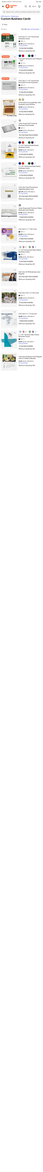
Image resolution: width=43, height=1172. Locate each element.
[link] (11, 6)
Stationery (15, 16)
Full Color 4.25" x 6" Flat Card (29, 293)
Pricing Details (23, 45)
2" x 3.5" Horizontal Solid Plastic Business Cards (30, 167)
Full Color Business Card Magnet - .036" (30, 60)
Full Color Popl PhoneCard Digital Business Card (28, 188)
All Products (5, 16)
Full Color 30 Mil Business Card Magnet (29, 273)
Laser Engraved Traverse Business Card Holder (28, 124)
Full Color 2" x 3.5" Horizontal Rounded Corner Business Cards (29, 82)
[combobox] (21, 12)
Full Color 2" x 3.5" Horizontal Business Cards (29, 38)
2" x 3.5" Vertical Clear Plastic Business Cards (29, 336)
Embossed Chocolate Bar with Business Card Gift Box (30, 103)
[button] (14, 35)
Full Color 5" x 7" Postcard (28, 314)
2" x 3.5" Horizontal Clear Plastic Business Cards (30, 251)
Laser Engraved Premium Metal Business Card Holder (30, 209)
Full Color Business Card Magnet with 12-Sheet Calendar (30, 357)
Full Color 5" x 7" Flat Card (28, 229)
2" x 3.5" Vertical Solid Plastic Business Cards (29, 146)
